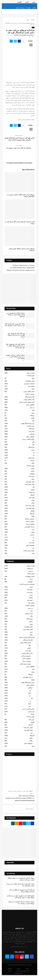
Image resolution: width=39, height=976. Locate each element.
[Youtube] (17, 957)
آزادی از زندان (30, 373)
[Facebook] (32, 957)
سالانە (32, 463)
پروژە (32, 412)
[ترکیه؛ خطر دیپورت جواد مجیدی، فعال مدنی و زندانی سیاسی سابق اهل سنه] (30, 326)
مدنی (33, 529)
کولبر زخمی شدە (29, 505)
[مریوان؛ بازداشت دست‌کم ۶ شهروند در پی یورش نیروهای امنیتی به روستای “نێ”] (30, 357)
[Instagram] (22, 957)
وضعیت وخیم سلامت (28, 550)
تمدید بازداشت (30, 426)
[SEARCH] (6, 809)
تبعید (33, 420)
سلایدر (32, 466)
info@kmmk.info (23, 946)
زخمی (32, 450)
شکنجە (32, 471)
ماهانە (32, 516)
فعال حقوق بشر (30, 481)
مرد (33, 537)
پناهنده (32, 418)
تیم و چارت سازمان (20, 7)
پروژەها (32, 415)
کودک (32, 500)
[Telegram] (7, 957)
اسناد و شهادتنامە (29, 381)
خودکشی (32, 434)
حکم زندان (31, 431)
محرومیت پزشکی (29, 518)
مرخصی (32, 534)
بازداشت (32, 394)
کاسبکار (32, 495)
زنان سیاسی (31, 458)
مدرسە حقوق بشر (29, 526)
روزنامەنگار (31, 447)
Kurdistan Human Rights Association (23, 35)
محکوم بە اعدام (30, 521)
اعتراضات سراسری (29, 383)
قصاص (32, 489)
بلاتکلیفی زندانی (30, 404)
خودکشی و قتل (30, 436)
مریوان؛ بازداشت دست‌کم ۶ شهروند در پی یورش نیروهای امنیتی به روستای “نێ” (15, 356)
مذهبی (32, 532)
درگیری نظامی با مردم (28, 439)
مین (33, 548)
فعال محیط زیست (29, 484)
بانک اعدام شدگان (29, 397)
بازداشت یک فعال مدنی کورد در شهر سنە (18, 148)
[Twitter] (27, 957)
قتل (33, 487)
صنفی (32, 479)
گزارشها (32, 513)
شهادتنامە (31, 473)
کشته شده (31, 497)
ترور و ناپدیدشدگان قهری (27, 423)
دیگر (33, 442)
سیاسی (32, 468)
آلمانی (26, 2)
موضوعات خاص (30, 545)
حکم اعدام (31, 428)
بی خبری (32, 407)
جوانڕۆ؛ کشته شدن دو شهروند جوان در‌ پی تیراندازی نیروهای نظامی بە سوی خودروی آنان (15, 345)
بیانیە (33, 410)
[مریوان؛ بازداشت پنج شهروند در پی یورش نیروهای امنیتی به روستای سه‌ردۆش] (30, 315)
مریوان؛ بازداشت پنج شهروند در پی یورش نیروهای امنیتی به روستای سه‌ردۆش (15, 314)
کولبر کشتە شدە (30, 508)
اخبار (33, 27)
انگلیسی (19, 2)
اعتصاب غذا (31, 386)
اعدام (33, 389)
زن (33, 452)
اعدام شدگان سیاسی (28, 391)
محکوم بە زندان (30, 524)
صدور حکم (31, 476)
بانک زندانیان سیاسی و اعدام (26, 402)
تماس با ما (28, 7)
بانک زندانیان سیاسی (28, 399)
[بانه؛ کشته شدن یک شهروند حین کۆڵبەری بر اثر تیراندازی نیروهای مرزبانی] (30, 335)
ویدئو (33, 553)
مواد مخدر (31, 542)
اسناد (33, 378)
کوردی (33, 2)
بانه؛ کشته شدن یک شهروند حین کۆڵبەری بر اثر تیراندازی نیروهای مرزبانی (16, 335)
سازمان (34, 7)
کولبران (32, 511)
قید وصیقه (31, 492)
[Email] (12, 957)
